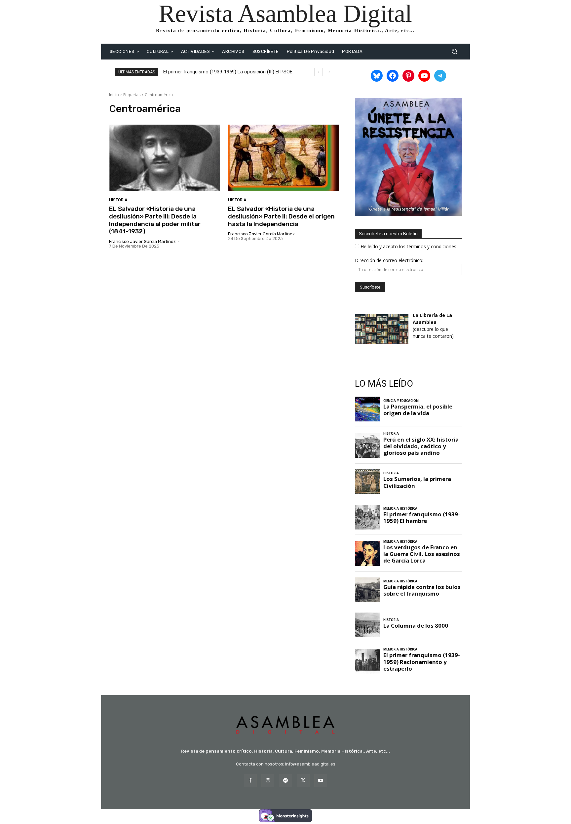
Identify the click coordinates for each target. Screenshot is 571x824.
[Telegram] (285, 780)
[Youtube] (320, 780)
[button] (454, 51)
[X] (303, 780)
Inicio (114, 95)
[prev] (318, 72)
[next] (329, 72)
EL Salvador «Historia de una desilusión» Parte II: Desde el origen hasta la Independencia (281, 216)
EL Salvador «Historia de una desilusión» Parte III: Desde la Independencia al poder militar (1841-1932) (155, 220)
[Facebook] (250, 780)
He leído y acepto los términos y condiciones (408, 246)
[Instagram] (267, 780)
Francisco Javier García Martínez (142, 241)
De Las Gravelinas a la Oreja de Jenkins (207, 72)
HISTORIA (118, 200)
